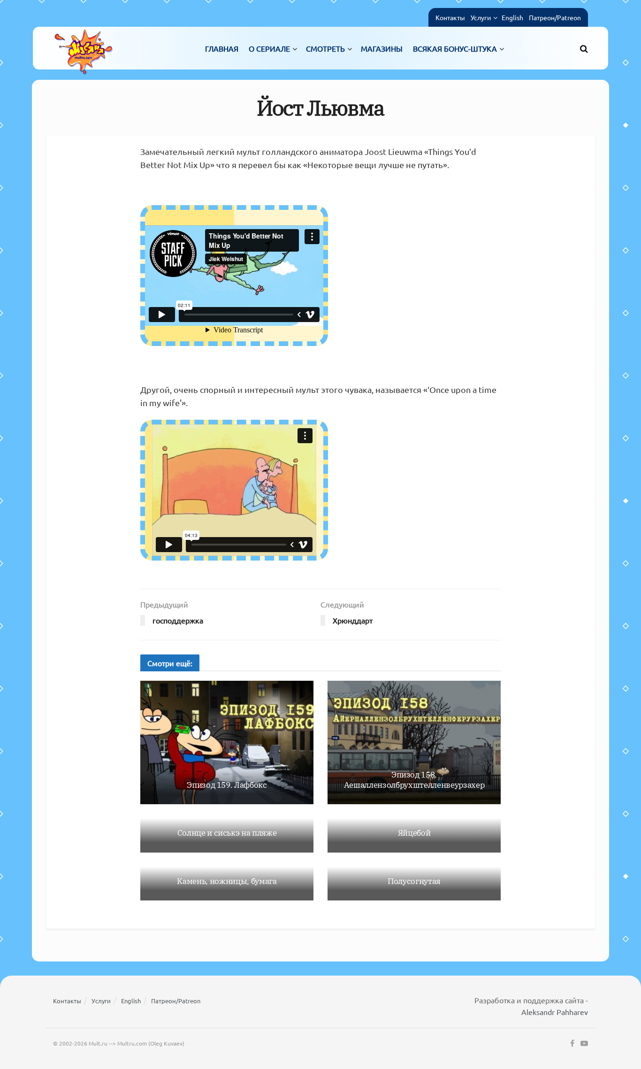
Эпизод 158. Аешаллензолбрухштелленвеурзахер (414, 779)
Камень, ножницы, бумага (226, 881)
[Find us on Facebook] (572, 1044)
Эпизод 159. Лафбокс (227, 785)
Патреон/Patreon (555, 17)
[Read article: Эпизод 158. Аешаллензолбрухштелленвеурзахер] (414, 743)
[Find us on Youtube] (584, 1044)
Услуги (481, 17)
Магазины (382, 48)
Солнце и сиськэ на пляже (227, 833)
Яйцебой (414, 833)
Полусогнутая (414, 881)
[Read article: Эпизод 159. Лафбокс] (226, 743)
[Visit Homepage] (83, 48)
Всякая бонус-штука (455, 48)
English (512, 17)
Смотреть (325, 48)
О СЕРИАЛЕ (269, 48)
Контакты (450, 17)
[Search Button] (584, 48)
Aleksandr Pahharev (554, 1011)
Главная (221, 48)
